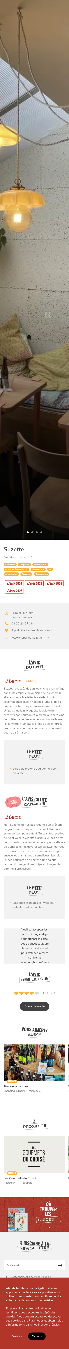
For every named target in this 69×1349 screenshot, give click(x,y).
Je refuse (17, 1336)
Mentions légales (49, 1325)
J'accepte (37, 1336)
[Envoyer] (60, 1265)
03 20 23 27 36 (22, 624)
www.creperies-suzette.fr (28, 638)
